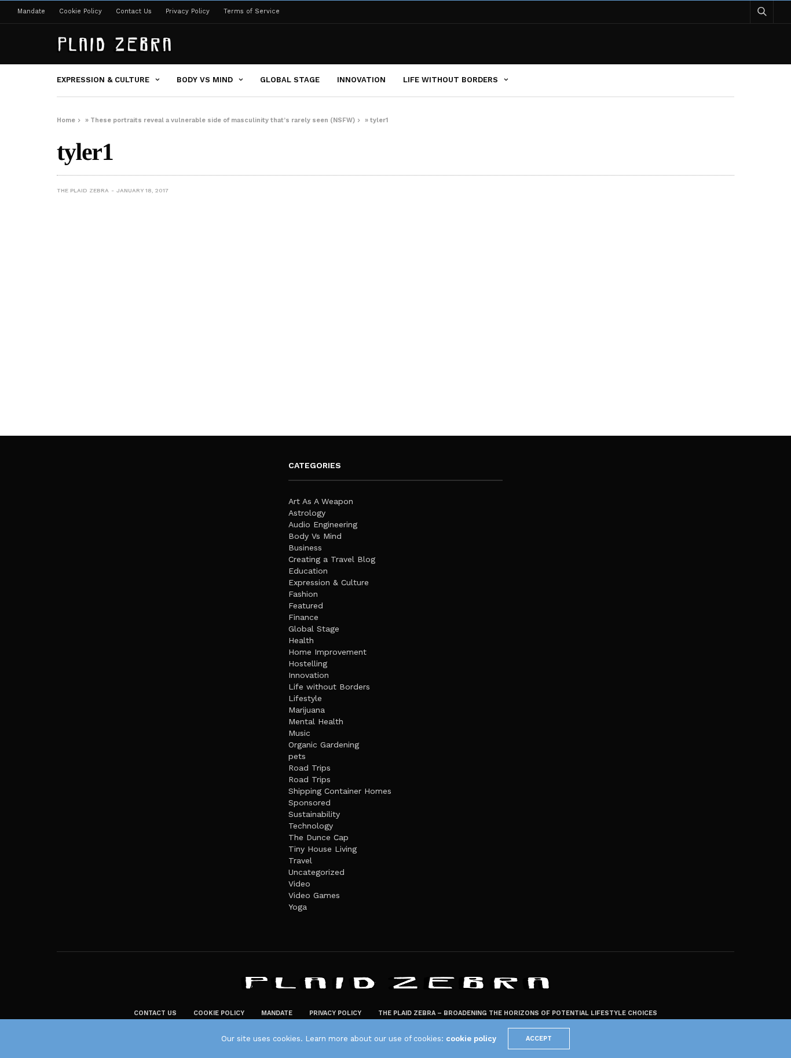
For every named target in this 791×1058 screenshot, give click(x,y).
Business (305, 547)
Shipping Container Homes (339, 791)
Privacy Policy (188, 11)
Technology (310, 826)
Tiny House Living (322, 849)
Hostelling (307, 663)
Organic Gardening (323, 744)
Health (301, 640)
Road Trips (309, 768)
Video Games (314, 895)
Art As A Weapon (320, 501)
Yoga (297, 907)
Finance (303, 617)
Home (66, 120)
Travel (300, 860)
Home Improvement (327, 652)
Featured (305, 605)
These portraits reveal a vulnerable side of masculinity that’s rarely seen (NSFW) (222, 120)
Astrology (306, 513)
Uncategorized (316, 872)
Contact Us (134, 11)
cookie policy (471, 1038)
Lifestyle (305, 698)
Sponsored (309, 802)
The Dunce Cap (318, 837)
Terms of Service (252, 11)
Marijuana (306, 710)
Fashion (303, 594)
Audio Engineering (322, 524)
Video (299, 884)
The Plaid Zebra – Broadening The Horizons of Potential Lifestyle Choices (517, 1013)
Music (299, 733)
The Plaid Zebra (83, 190)
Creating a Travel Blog (331, 559)
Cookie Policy (80, 11)
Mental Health (315, 721)
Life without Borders (450, 79)
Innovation (361, 79)
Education (308, 571)
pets (297, 756)
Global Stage (290, 79)
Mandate (31, 11)
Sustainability (314, 814)
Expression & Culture (103, 79)
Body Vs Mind (205, 79)
